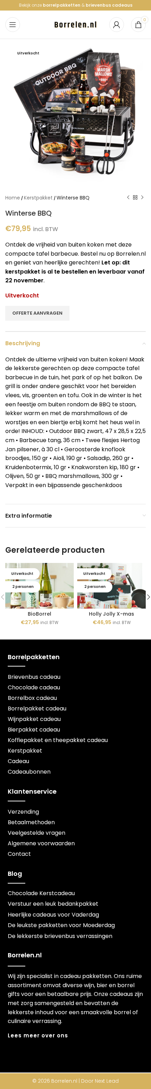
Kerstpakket (38, 197)
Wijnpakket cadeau (34, 719)
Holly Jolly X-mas (111, 613)
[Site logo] (75, 24)
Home (12, 197)
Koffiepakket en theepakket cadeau (58, 740)
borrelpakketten (61, 5)
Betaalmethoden (31, 822)
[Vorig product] (128, 197)
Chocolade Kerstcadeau (41, 893)
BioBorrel (39, 613)
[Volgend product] (142, 197)
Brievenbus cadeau (34, 677)
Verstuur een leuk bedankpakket (53, 904)
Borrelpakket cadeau (37, 708)
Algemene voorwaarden (41, 843)
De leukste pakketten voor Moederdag (61, 925)
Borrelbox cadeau (32, 698)
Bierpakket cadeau (34, 730)
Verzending (23, 812)
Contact (19, 854)
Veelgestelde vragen (36, 833)
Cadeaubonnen (29, 772)
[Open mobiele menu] (13, 25)
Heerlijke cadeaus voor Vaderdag (53, 915)
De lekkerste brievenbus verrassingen (60, 936)
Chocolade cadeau (34, 687)
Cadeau (18, 761)
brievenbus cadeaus (109, 5)
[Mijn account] (116, 25)
